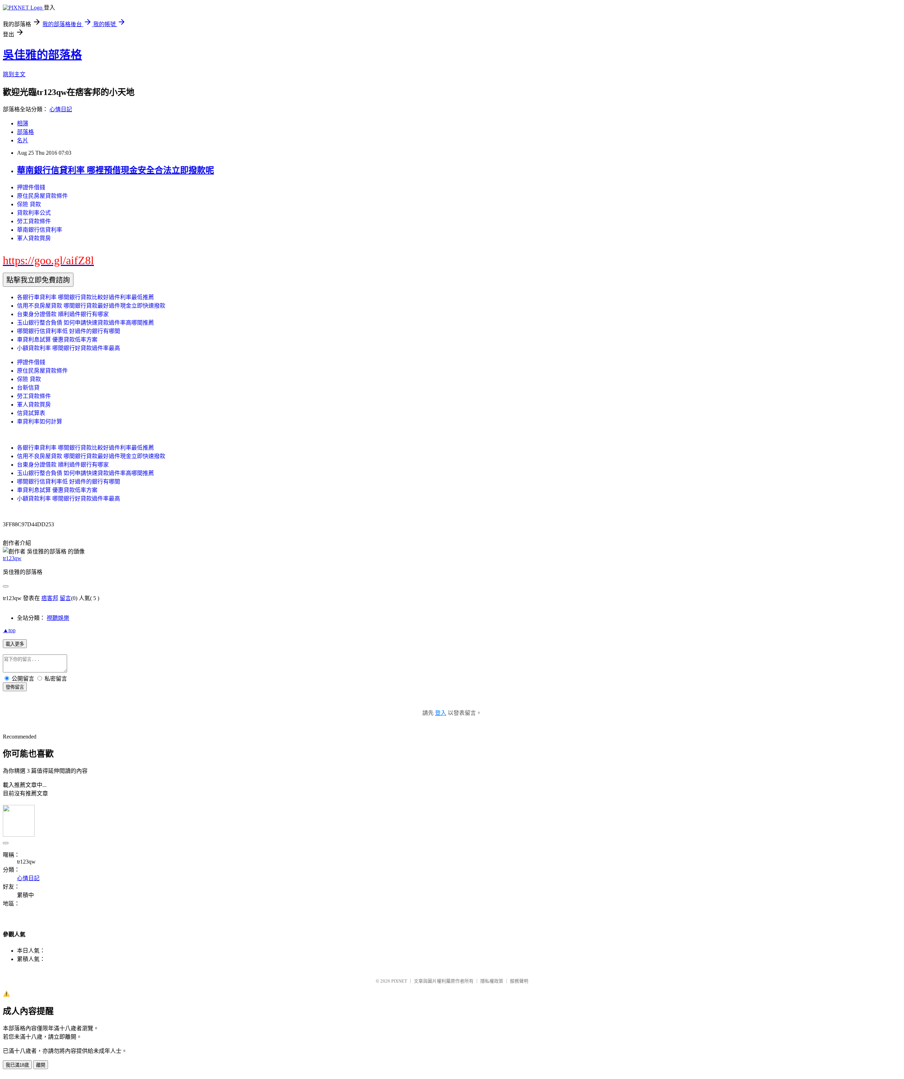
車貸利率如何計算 (39, 422)
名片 (22, 140)
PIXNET (399, 981)
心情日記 (60, 109)
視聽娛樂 (58, 618)
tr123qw (12, 558)
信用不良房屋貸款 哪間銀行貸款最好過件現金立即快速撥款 (91, 306)
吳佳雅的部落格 (42, 54)
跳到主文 (14, 74)
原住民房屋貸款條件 (42, 196)
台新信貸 (28, 388)
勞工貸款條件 (34, 221)
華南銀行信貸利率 (39, 230)
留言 (65, 598)
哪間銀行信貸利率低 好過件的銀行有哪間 (68, 331)
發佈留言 (15, 687)
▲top (9, 630)
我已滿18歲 (17, 1065)
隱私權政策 (491, 981)
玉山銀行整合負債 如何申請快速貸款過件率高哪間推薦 (85, 323)
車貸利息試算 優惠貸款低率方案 (57, 340)
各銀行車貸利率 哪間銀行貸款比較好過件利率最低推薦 (85, 297)
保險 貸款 (29, 204)
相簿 (22, 123)
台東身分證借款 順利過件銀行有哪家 (63, 314)
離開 (40, 1065)
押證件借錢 (31, 187)
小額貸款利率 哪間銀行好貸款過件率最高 (68, 348)
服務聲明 (519, 981)
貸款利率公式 (34, 213)
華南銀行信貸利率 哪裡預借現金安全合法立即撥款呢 (115, 170)
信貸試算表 (31, 413)
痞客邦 (49, 598)
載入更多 (15, 644)
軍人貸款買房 (34, 238)
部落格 (25, 132)
